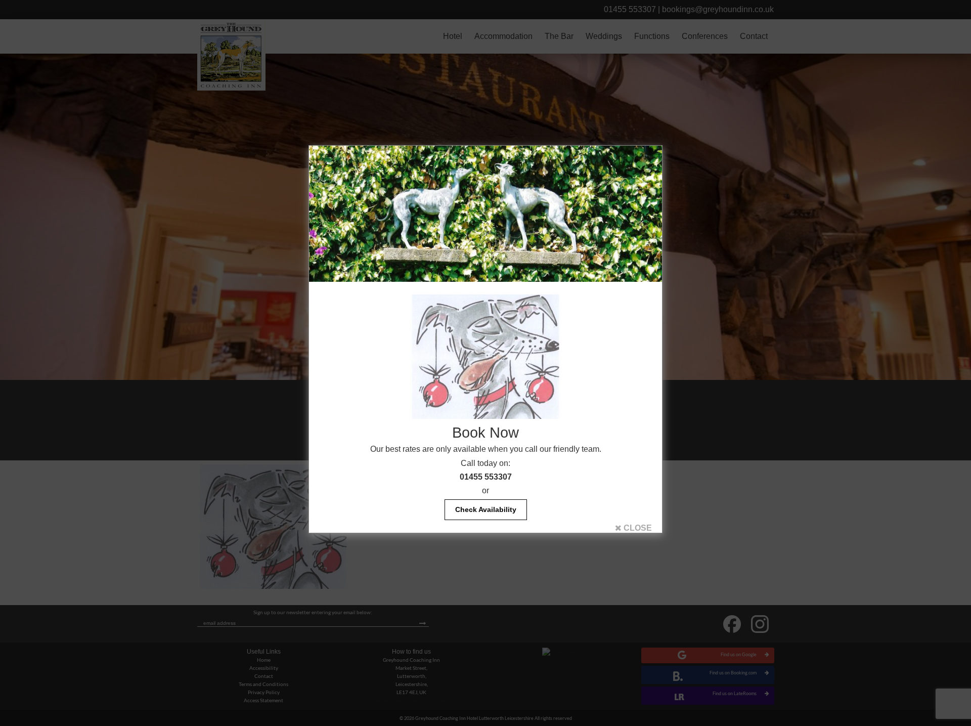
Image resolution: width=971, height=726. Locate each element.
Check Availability (485, 509)
